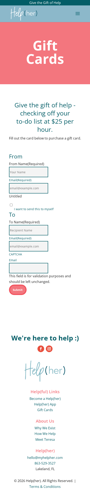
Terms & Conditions (45, 486)
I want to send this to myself (34, 209)
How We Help (45, 433)
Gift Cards (45, 410)
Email (20, 180)
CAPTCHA (15, 254)
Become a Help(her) (45, 398)
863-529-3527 (45, 463)
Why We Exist (45, 428)
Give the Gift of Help (45, 2)
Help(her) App (45, 404)
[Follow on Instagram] (49, 348)
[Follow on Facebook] (40, 348)
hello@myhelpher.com (45, 457)
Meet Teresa (45, 439)
